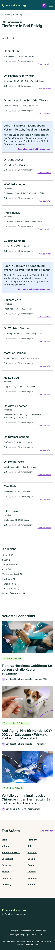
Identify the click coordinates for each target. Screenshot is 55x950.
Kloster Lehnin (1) (10, 588)
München (6, 846)
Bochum (32, 884)
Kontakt (14, 931)
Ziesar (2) (6, 560)
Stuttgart (32, 852)
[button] (44, 5)
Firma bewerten (44, 64)
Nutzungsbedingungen (20, 934)
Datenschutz (25, 931)
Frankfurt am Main (11, 852)
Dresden (32, 871)
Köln (30, 846)
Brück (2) (6, 569)
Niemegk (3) (8, 555)
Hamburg (32, 839)
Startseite (6, 14)
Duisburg (6, 884)
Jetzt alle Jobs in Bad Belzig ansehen (34, 149)
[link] (27, 58)
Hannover (7, 878)
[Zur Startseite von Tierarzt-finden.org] (14, 5)
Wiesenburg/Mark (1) (12, 574)
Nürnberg (32, 878)
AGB (34, 934)
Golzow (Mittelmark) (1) (14, 593)
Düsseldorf (7, 859)
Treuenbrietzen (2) (11, 564)
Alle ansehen (46, 830)
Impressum (43, 934)
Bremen (5, 871)
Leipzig (31, 859)
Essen (31, 865)
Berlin (4, 839)
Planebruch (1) (9, 583)
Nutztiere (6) (8, 38)
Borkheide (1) (8, 579)
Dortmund (7, 865)
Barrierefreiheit (39, 931)
